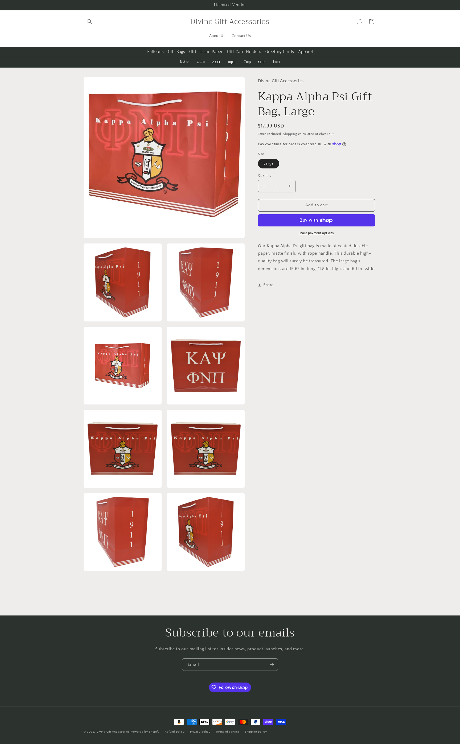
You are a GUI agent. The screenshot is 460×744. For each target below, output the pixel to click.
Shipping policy (256, 731)
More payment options (316, 233)
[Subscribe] (272, 664)
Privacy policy (200, 731)
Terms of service (228, 731)
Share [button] (268, 285)
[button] (89, 21)
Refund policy (175, 731)
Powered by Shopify (144, 731)
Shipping (290, 134)
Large (269, 164)
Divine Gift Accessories (113, 731)
